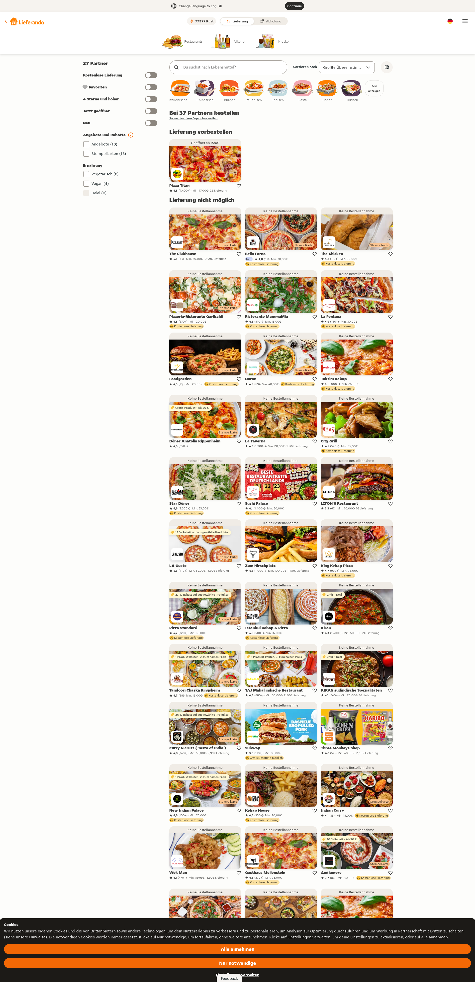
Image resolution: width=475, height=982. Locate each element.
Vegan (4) (100, 183)
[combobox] (233, 67)
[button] (24, 21)
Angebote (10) (104, 144)
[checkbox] (180, 91)
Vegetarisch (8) (105, 174)
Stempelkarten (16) (109, 153)
